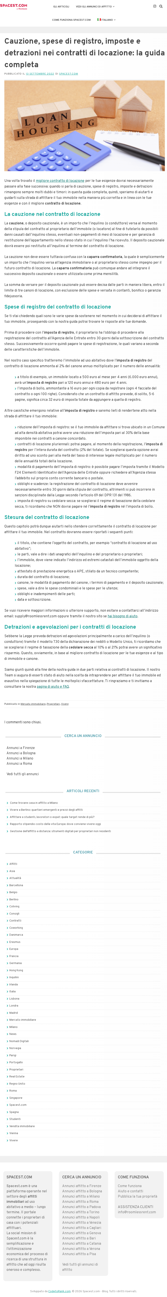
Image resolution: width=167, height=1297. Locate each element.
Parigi (12, 1055)
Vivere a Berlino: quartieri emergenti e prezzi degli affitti (46, 810)
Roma (13, 1091)
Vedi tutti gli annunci (23, 774)
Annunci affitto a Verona (81, 1249)
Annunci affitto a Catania (81, 1244)
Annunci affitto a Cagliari (81, 1228)
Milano (13, 1027)
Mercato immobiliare (33, 704)
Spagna (14, 1112)
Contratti (15, 921)
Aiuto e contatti (130, 1191)
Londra (13, 1006)
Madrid (13, 1013)
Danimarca (16, 935)
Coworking (16, 928)
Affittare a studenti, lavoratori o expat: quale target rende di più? (52, 817)
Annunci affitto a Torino (80, 1212)
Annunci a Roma (19, 764)
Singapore (15, 1098)
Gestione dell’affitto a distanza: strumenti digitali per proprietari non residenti (60, 831)
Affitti (13, 864)
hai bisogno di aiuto (122, 616)
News (13, 1034)
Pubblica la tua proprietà (137, 1197)
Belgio (13, 892)
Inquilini (14, 977)
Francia (13, 956)
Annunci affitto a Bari (79, 1238)
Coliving (14, 906)
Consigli (14, 914)
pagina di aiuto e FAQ (53, 687)
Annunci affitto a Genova (81, 1233)
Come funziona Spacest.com (71, 20)
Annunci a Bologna (21, 753)
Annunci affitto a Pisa (79, 1254)
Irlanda (13, 984)
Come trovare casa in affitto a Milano (34, 803)
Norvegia (15, 1048)
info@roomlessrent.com (137, 1212)
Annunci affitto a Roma (80, 1202)
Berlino (13, 899)
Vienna (13, 1133)
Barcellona (16, 885)
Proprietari (53, 704)
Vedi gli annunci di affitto (94, 7)
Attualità (15, 878)
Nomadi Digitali (19, 1041)
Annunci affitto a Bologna (82, 1191)
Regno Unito (17, 1084)
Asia (12, 871)
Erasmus (14, 942)
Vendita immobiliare (22, 1126)
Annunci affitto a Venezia (81, 1223)
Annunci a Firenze (21, 748)
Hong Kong (16, 970)
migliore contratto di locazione (60, 181)
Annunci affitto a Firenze (81, 1186)
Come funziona (130, 1186)
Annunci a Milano (20, 758)
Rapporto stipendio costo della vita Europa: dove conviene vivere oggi (55, 824)
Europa (13, 949)
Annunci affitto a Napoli (81, 1217)
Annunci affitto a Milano (81, 1197)
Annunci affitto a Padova (81, 1207)
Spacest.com (68, 74)
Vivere (64, 704)
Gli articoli (61, 7)
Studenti (15, 1119)
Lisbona (14, 999)
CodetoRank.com (59, 1291)
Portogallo (16, 1062)
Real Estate (17, 1077)
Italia (12, 991)
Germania (15, 963)
